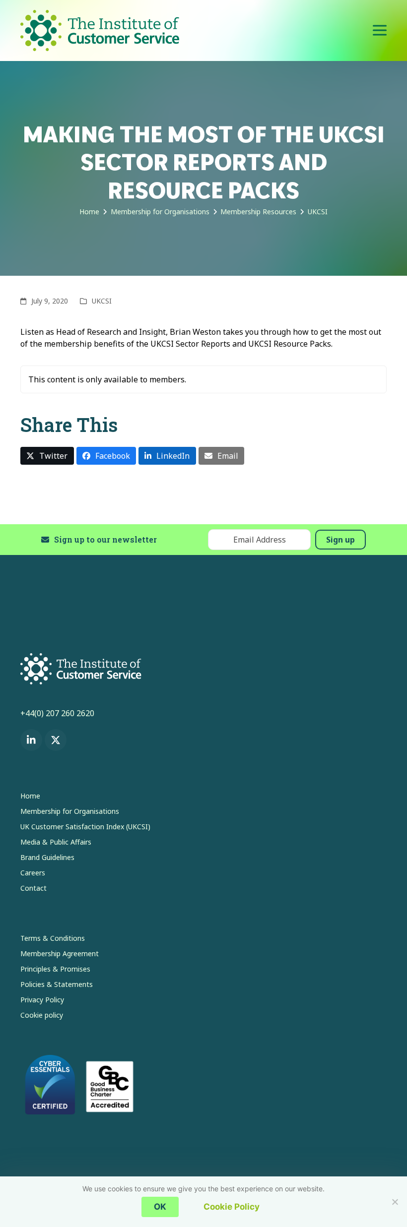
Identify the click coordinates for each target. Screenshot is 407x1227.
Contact (33, 888)
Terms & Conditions (52, 938)
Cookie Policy (232, 1207)
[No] (395, 1202)
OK (160, 1207)
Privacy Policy (42, 999)
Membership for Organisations (69, 811)
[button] (380, 30)
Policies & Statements (56, 984)
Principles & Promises (55, 969)
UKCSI (102, 301)
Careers (32, 872)
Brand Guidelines (47, 857)
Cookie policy (41, 1015)
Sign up (340, 539)
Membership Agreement (59, 953)
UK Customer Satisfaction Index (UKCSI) (85, 826)
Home (30, 795)
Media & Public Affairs (55, 842)
